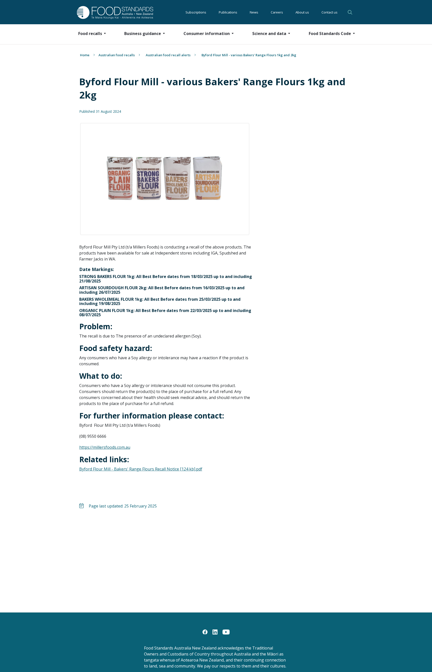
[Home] (109, 12)
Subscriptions (196, 12)
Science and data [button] (269, 33)
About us (302, 12)
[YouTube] (226, 631)
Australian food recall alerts (168, 55)
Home (85, 55)
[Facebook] (205, 631)
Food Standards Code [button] (330, 33)
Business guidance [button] (142, 33)
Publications (228, 12)
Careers (277, 12)
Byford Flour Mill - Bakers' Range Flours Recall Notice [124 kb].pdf (140, 469)
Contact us (330, 12)
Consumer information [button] (207, 33)
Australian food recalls (116, 55)
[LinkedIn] (215, 631)
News (254, 12)
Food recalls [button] (90, 33)
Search (350, 12)
